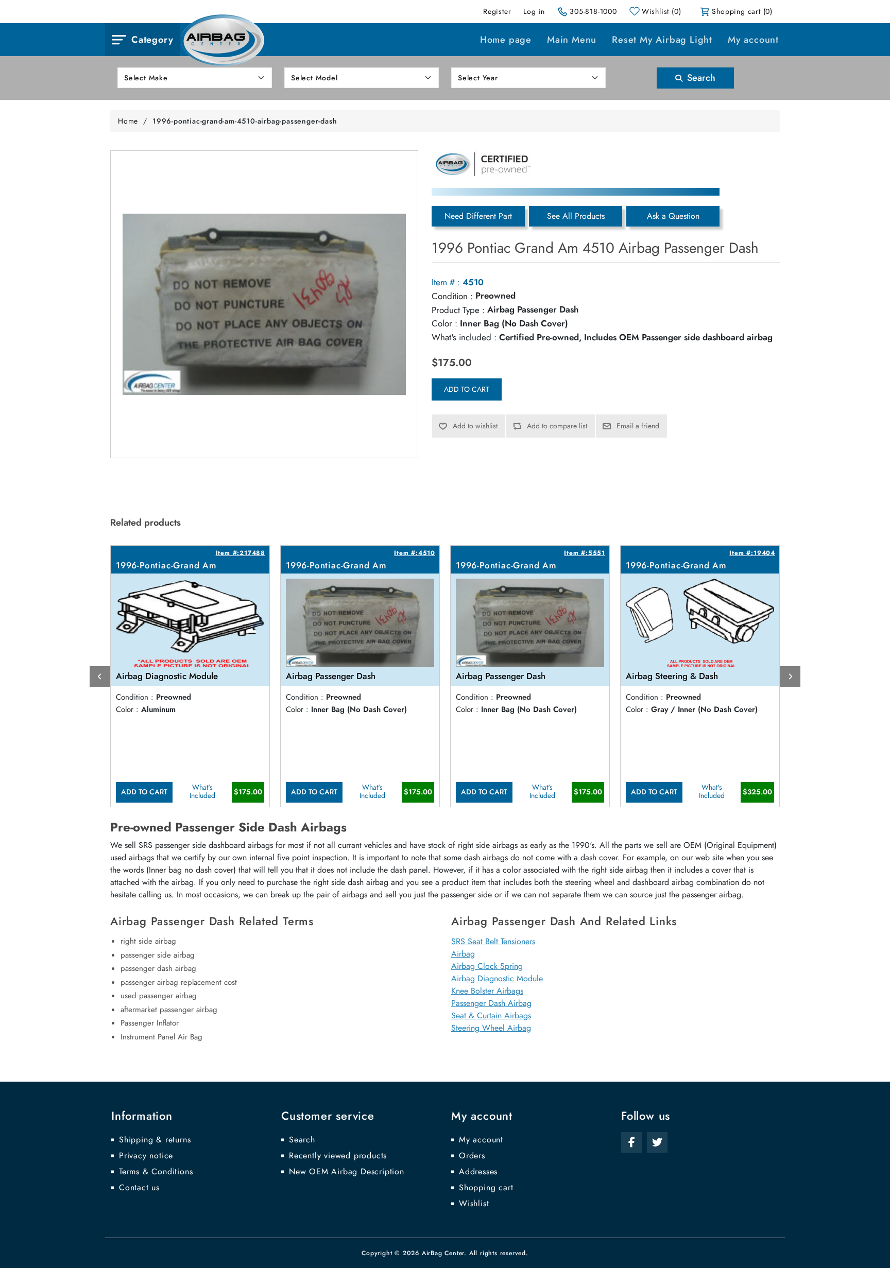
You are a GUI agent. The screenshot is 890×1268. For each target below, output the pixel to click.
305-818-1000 (593, 11)
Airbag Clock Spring (487, 966)
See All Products (576, 216)
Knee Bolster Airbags (487, 991)
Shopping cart (486, 1188)
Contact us (139, 1188)
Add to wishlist (475, 426)
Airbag (463, 954)
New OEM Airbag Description (346, 1172)
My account (753, 39)
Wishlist (474, 1203)
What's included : (464, 337)
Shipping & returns (155, 1140)
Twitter (657, 1142)
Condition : (452, 296)
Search (699, 77)
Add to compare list (557, 426)
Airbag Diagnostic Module (497, 978)
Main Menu (571, 39)
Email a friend (638, 426)
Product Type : (458, 310)
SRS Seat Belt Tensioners (493, 941)
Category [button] (152, 39)
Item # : (446, 282)
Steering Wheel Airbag (491, 1028)
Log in (534, 11)
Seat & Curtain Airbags (491, 1015)
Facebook (631, 1142)
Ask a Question (673, 216)
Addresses (478, 1172)
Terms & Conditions (156, 1172)
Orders (472, 1156)
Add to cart (466, 389)
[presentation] (100, 676)
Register (497, 11)
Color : (444, 323)
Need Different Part (478, 216)
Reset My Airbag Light (662, 39)
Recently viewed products (338, 1156)
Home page (506, 39)
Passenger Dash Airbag (491, 1003)
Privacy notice (146, 1156)
